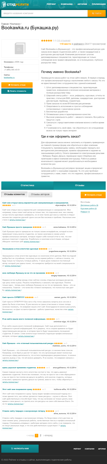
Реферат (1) (85, 212)
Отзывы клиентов (14, 194)
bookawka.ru (9, 78)
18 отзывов (63, 41)
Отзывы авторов (40, 194)
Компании (67, 4)
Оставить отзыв (94, 195)
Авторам (82, 4)
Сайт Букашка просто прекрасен (17, 227)
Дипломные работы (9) (89, 205)
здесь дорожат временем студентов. (19, 368)
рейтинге (79, 44)
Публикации (99, 4)
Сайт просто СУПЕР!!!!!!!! (13, 297)
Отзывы (79, 185)
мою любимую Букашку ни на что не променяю (23, 273)
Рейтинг (51, 4)
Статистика (27, 185)
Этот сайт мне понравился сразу (17, 389)
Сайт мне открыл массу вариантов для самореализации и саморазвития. (35, 203)
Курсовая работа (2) (89, 209)
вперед (48, 435)
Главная (5, 24)
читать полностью (17, 220)
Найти (98, 13)
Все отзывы (85, 202)
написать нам (21, 449)
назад (31, 435)
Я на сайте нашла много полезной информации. (24, 319)
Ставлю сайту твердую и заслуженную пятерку (23, 411)
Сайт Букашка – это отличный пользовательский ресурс (28, 343)
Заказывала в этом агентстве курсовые (20, 249)
